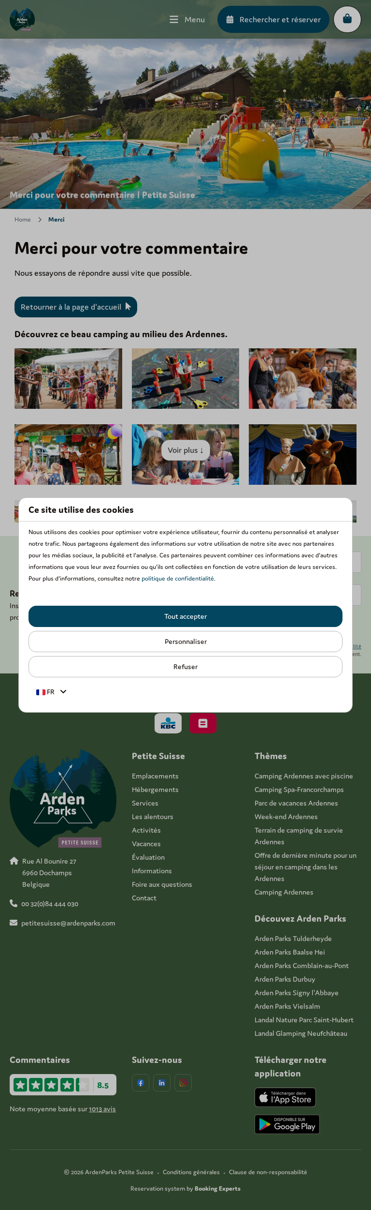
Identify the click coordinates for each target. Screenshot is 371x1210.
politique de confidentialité (178, 578)
